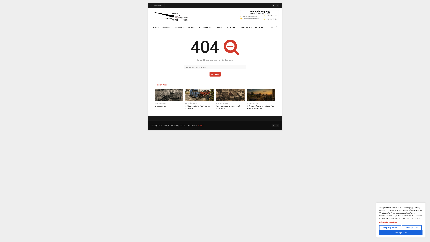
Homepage (215, 74)
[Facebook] (277, 5)
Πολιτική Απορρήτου (388, 222)
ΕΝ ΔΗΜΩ (219, 27)
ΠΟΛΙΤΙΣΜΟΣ (245, 27)
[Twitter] (273, 5)
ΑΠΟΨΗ (191, 27)
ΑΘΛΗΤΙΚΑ (259, 27)
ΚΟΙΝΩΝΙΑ (231, 27)
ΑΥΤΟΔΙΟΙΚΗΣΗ (205, 27)
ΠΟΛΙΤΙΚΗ (166, 27)
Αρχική (156, 27)
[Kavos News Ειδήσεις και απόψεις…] (171, 16)
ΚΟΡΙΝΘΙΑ (178, 27)
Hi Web (200, 125)
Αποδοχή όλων (401, 233)
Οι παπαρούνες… (161, 106)
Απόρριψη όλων (412, 228)
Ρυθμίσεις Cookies (390, 228)
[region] (401, 220)
